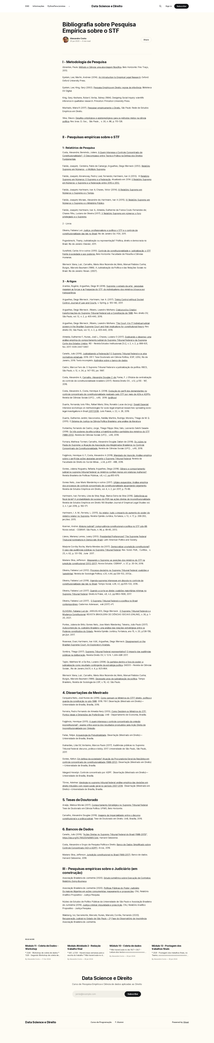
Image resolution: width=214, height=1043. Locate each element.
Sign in (169, 6)
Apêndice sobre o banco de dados (110, 360)
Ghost (186, 1022)
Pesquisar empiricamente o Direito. (104, 108)
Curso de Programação (101, 1022)
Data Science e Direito (107, 6)
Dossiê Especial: (141, 404)
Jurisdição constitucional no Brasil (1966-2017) (109, 854)
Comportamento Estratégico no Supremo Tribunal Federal (120, 805)
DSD (27, 6)
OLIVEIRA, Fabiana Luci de (75, 611)
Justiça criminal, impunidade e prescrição (102, 905)
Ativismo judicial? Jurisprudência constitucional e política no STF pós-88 (113, 526)
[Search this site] (160, 6)
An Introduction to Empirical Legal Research (120, 77)
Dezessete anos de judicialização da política (116, 679)
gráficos (112, 397)
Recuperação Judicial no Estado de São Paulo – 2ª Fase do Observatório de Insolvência (104, 918)
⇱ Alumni (119, 1022)
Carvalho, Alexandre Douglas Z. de (99, 377)
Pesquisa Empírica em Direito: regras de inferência (117, 87)
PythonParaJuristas (56, 6)
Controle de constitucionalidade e (115, 251)
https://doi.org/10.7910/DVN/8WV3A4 (80, 838)
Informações (38, 6)
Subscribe (181, 6)
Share (146, 40)
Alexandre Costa (78, 38)
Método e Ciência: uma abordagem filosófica (100, 67)
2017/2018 (93, 411)
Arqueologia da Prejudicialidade (91, 735)
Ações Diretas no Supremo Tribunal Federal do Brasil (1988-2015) (114, 834)
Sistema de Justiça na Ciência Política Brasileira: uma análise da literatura (106, 421)
